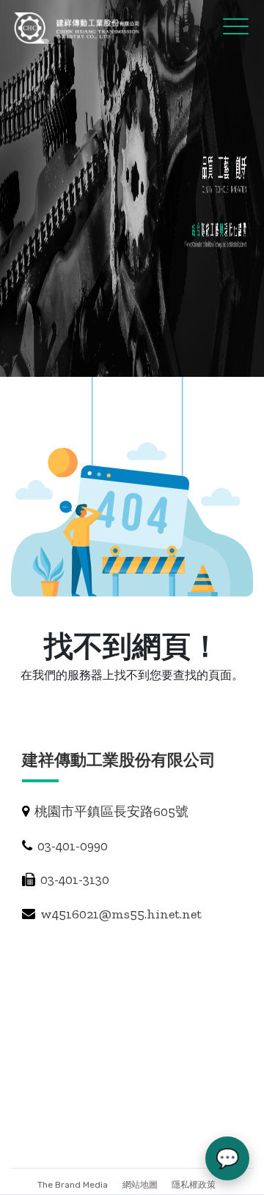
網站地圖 (141, 1185)
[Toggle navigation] (223, 25)
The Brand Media (72, 1185)
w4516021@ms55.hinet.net (119, 914)
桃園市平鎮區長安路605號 (110, 811)
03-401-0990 (71, 846)
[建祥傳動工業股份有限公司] (78, 27)
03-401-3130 (73, 880)
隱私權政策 (194, 1185)
